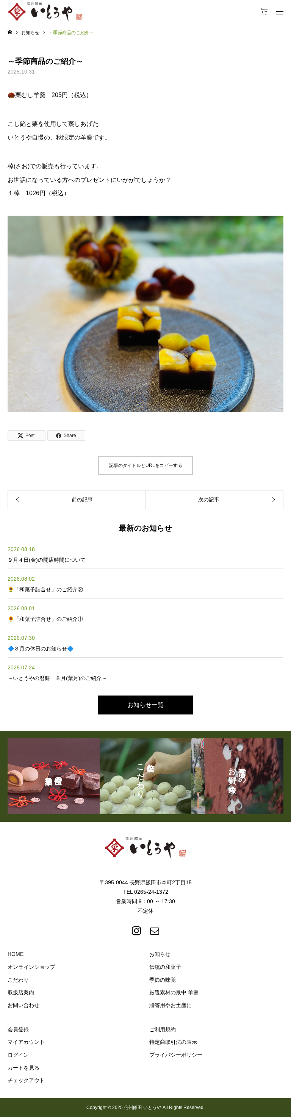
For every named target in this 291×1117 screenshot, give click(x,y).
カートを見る (23, 1068)
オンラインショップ (31, 967)
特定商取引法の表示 (173, 1042)
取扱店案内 (21, 992)
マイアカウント (26, 1042)
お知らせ (160, 954)
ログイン (18, 1055)
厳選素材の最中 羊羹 (174, 992)
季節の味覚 (162, 980)
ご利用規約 (162, 1029)
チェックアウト (26, 1080)
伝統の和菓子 (165, 967)
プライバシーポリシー (175, 1055)
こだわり (18, 980)
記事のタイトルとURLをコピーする (145, 465)
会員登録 (18, 1029)
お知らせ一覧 (145, 705)
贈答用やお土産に (170, 1005)
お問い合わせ (23, 1005)
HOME (15, 954)
